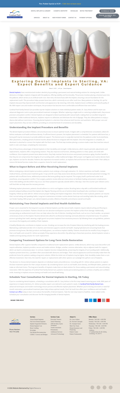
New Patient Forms (59, 17)
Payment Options (85, 17)
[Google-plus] (110, 387)
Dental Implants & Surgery (40, 11)
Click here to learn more (71, 4)
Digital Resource (35, 388)
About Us (46, 17)
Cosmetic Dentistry (60, 11)
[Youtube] (104, 387)
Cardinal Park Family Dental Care (91, 284)
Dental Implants (67, 88)
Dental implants (15, 92)
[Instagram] (98, 387)
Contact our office (15, 292)
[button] (86, 300)
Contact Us (72, 17)
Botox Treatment (86, 11)
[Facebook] (92, 387)
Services (37, 17)
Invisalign (74, 11)
